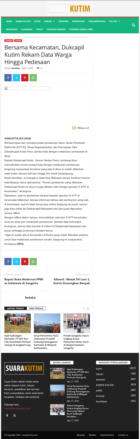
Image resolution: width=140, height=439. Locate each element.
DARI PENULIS (36, 308)
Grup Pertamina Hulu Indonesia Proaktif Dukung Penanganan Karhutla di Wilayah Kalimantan (46, 342)
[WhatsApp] (33, 77)
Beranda (8, 37)
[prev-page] (83, 308)
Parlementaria (96, 21)
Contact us (123, 435)
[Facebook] (8, 77)
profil (39, 29)
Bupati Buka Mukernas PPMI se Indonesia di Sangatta (23, 281)
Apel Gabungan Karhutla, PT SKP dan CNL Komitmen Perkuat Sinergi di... (78, 373)
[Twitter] (16, 77)
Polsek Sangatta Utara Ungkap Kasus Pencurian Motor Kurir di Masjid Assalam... (78, 411)
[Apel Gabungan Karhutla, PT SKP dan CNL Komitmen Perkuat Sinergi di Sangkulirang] (17, 323)
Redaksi (16, 68)
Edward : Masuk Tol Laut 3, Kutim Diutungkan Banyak (71, 281)
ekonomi (63, 21)
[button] (133, 25)
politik (113, 21)
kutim (37, 21)
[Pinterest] (24, 77)
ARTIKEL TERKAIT (15, 308)
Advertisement (107, 435)
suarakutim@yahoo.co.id (17, 408)
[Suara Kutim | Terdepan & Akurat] (70, 8)
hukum (48, 21)
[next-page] (88, 308)
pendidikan (78, 21)
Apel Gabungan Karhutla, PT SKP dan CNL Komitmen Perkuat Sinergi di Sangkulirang (17, 340)
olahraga (26, 29)
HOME (9, 21)
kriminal (100, 396)
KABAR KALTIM (23, 21)
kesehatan (12, 29)
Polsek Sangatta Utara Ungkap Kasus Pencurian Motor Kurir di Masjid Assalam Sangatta (76, 342)
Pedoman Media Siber (81, 29)
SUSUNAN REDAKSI (56, 29)
